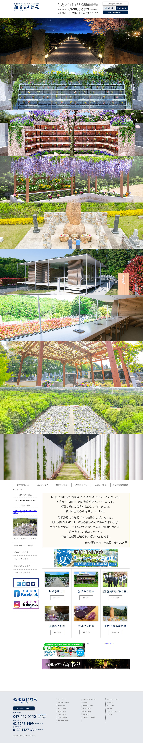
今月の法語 (25, 505)
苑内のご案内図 (86, 708)
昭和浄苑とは (62, 705)
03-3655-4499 (78, 9)
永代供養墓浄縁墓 (63, 720)
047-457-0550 (24, 716)
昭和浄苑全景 (86, 714)
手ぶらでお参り (86, 711)
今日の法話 (110, 702)
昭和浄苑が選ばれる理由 (89, 699)
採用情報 (109, 708)
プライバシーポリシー (113, 711)
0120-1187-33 (78, 13)
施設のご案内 (62, 708)
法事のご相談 (62, 714)
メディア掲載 (110, 705)
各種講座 (85, 702)
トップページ (18, 489)
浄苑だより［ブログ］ (113, 699)
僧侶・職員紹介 (62, 717)
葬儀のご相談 (62, 711)
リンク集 (109, 714)
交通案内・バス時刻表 (88, 717)
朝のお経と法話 (25, 495)
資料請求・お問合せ (63, 702)
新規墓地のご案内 (87, 705)
